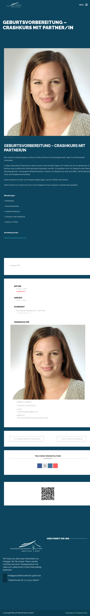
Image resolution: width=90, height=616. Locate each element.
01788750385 (29, 406)
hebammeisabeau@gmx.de (27, 412)
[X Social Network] (45, 465)
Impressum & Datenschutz (76, 613)
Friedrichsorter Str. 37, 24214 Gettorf (23, 580)
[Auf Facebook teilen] (39, 465)
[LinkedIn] (50, 465)
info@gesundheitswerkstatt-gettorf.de (24, 575)
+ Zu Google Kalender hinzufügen (26, 439)
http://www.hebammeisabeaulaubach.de (32, 418)
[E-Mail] (55, 465)
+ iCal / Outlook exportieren (71, 439)
